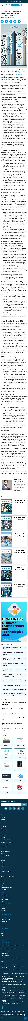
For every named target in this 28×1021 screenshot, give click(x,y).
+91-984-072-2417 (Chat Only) (15, 1)
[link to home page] (7, 5)
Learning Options (4, 93)
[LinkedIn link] (14, 21)
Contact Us (3, 95)
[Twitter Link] (19, 21)
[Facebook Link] (6, 21)
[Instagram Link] (10, 21)
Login (14, 112)
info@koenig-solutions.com (15, 107)
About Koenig (3, 87)
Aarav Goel (5, 17)
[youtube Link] (2, 21)
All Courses (14, 5)
